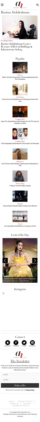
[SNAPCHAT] (7, 342)
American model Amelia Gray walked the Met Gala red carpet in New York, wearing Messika (19, 280)
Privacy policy (25, 401)
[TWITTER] (24, 342)
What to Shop (20, 184)
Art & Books (20, 97)
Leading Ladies (7, 41)
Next (34, 260)
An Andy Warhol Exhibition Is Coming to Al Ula (20, 226)
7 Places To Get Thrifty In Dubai (20, 186)
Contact (27, 403)
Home (11, 401)
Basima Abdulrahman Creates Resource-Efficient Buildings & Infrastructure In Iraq (16, 46)
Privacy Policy (30, 390)
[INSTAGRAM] (32, 342)
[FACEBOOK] (15, 342)
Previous (5, 260)
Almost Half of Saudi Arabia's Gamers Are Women (20, 206)
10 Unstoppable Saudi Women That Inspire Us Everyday (20, 143)
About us (14, 403)
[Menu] (2, 4)
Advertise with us (21, 405)
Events (20, 224)
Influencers (20, 162)
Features (20, 75)
